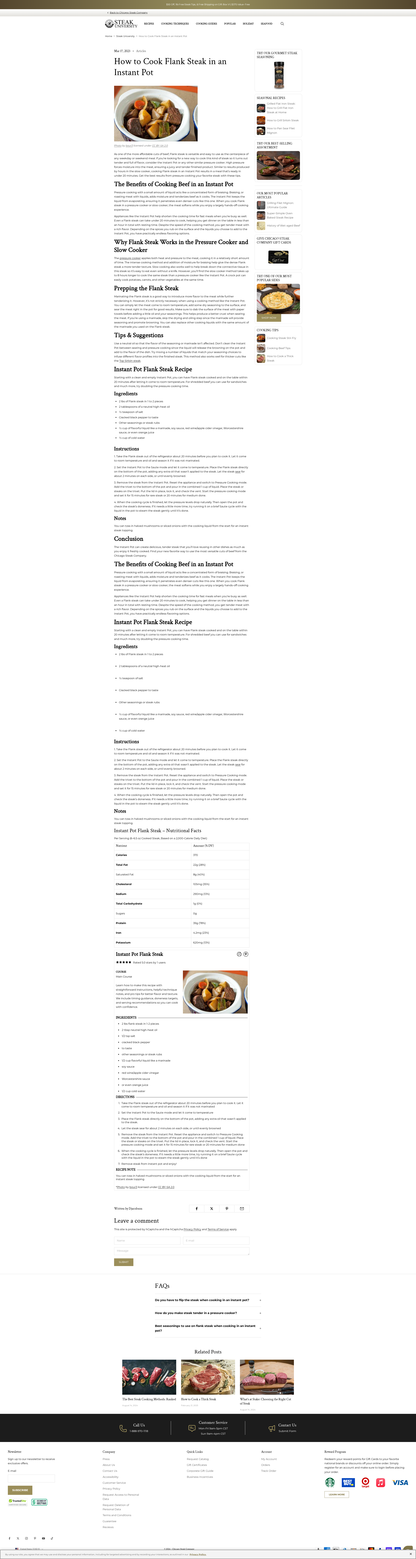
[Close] (410, 1554)
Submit (124, 1262)
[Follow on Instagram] (26, 1538)
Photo (117, 145)
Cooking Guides (206, 23)
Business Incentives (200, 1476)
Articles (141, 51)
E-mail (12, 1470)
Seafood (266, 23)
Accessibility (111, 1476)
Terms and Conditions (117, 1515)
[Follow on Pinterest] (35, 1538)
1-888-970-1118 (139, 1431)
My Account (269, 1459)
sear (238, 471)
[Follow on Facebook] (9, 1538)
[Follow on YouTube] (43, 1538)
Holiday (248, 23)
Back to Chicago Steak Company (129, 12)
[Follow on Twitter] (18, 1538)
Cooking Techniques (175, 23)
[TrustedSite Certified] (17, 1502)
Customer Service (114, 1482)
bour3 (129, 145)
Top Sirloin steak (130, 360)
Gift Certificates (197, 1465)
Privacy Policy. (198, 1554)
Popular (230, 23)
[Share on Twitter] (211, 1208)
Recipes (149, 23)
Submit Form (287, 1431)
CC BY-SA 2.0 (160, 145)
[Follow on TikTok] (52, 1538)
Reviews (108, 1527)
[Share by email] (241, 1208)
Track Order (268, 1470)
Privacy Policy (192, 1229)
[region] (208, 1554)
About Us (109, 1465)
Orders (265, 1465)
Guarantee (109, 1521)
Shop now (269, 317)
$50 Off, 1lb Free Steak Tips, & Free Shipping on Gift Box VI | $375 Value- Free (208, 4)
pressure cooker (130, 258)
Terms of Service (218, 1229)
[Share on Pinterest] (226, 1208)
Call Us (139, 1425)
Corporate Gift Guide (200, 1470)
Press (106, 1459)
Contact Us (287, 1425)
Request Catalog (198, 1459)
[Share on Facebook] (196, 1208)
